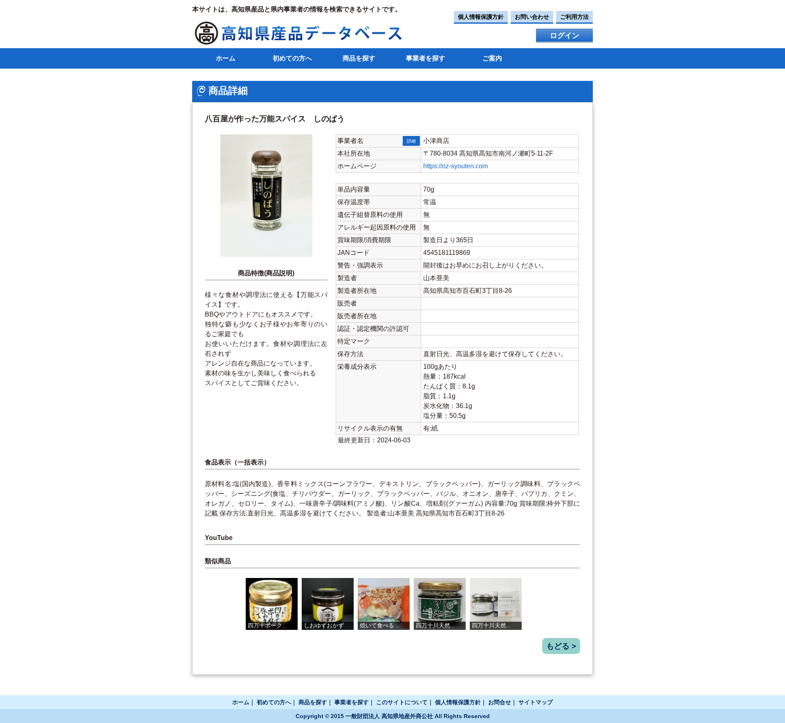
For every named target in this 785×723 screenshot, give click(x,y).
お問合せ (499, 702)
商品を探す (359, 58)
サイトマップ (535, 702)
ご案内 (492, 58)
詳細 (411, 140)
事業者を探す (425, 58)
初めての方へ (292, 58)
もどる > (561, 646)
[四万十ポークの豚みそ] (272, 604)
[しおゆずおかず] (328, 604)
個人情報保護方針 (481, 16)
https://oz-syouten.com (455, 166)
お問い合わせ (532, 16)
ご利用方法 (574, 16)
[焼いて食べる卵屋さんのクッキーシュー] (384, 604)
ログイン (564, 35)
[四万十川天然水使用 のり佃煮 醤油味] (440, 604)
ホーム (226, 58)
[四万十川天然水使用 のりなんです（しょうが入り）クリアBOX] (496, 604)
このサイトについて (402, 702)
